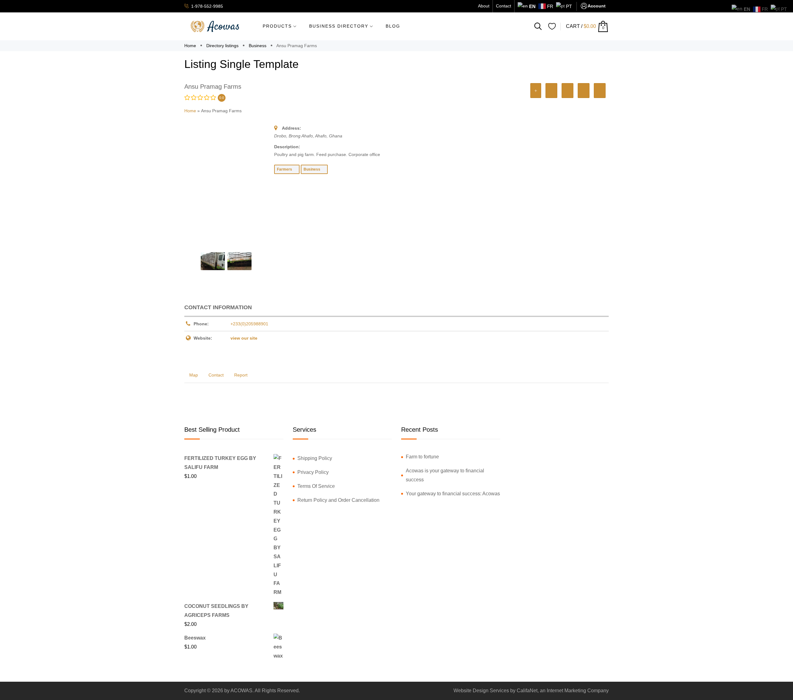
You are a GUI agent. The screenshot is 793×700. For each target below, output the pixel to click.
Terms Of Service (316, 486)
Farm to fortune (422, 456)
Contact (503, 5)
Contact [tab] (216, 374)
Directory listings (222, 45)
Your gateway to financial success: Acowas (453, 493)
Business (257, 45)
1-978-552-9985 (206, 6)
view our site (243, 338)
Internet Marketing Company (578, 690)
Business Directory (338, 26)
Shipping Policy (314, 458)
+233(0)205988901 (249, 323)
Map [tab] (193, 374)
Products (277, 26)
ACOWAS (241, 690)
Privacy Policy (313, 472)
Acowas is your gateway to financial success (445, 475)
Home (190, 45)
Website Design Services (481, 690)
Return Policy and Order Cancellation (338, 500)
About (483, 5)
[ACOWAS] (215, 26)
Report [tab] (241, 374)
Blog (393, 26)
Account (597, 5)
